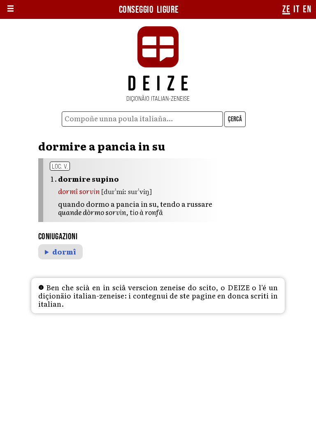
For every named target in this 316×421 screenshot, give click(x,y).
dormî (64, 252)
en (307, 9)
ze (286, 9)
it (296, 9)
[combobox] (142, 119)
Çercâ (235, 119)
